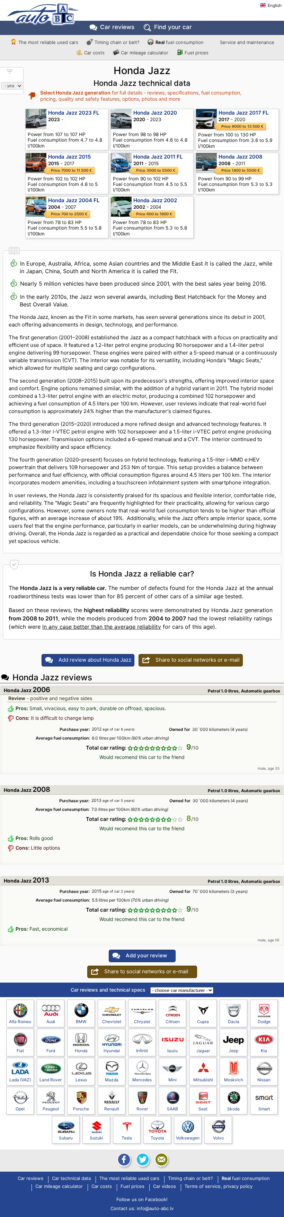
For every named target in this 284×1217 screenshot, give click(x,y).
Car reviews (117, 27)
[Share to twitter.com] (142, 1159)
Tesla (127, 1137)
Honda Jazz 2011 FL (158, 156)
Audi (50, 1021)
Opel (20, 1108)
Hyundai (112, 1050)
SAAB (172, 1108)
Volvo (218, 1137)
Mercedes (142, 1079)
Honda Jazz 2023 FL (73, 112)
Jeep (233, 1050)
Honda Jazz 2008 (241, 156)
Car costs (94, 52)
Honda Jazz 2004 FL (73, 200)
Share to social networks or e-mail (198, 659)
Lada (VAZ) (20, 1079)
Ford (50, 1050)
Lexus (81, 1079)
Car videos (164, 1186)
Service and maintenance (247, 42)
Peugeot (51, 1108)
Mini (172, 1079)
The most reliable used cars (48, 42)
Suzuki (96, 1137)
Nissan (263, 1079)
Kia (264, 1050)
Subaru (66, 1137)
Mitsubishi (203, 1079)
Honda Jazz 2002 (155, 200)
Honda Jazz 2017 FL (243, 112)
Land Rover (50, 1079)
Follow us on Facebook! (142, 1199)
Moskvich (233, 1079)
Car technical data (71, 1178)
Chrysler (142, 1021)
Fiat (20, 1050)
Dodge (264, 1021)
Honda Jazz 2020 (155, 112)
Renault (111, 1108)
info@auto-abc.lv (155, 1208)
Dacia (233, 1021)
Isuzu (172, 1050)
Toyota (157, 1137)
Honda (81, 1050)
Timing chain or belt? (117, 42)
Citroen (173, 1021)
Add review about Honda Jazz (95, 659)
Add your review (146, 955)
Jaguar (203, 1050)
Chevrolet (111, 1021)
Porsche (81, 1108)
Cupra (203, 1021)
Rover (142, 1108)
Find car (173, 27)
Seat (202, 1108)
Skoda (233, 1108)
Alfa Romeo (20, 1021)
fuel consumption (180, 42)
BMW (81, 1021)
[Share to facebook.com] (123, 1159)
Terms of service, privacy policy (218, 1186)
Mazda (111, 1079)
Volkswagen (187, 1137)
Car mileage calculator (144, 52)
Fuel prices (196, 52)
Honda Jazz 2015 (69, 156)
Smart (264, 1108)
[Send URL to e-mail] (160, 1159)
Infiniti (142, 1050)
